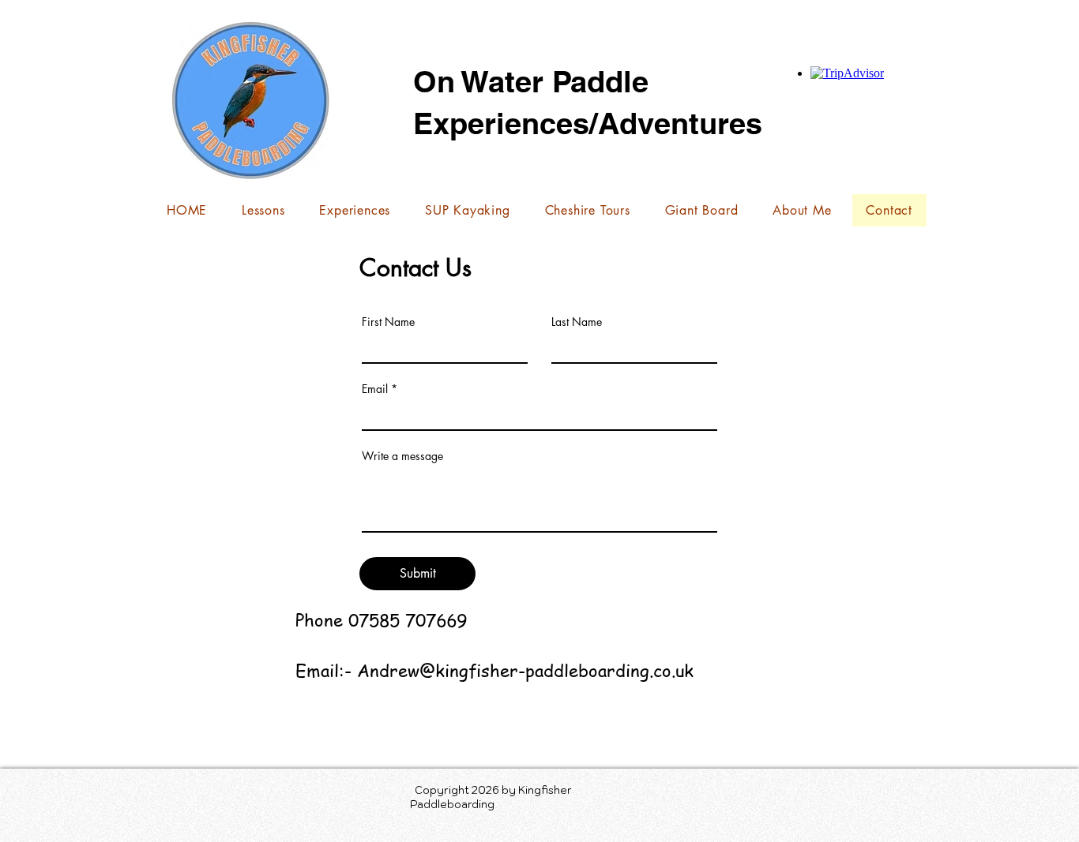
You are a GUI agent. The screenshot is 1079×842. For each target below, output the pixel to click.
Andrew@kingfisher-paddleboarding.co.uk (525, 670)
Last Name (576, 321)
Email (375, 389)
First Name (388, 321)
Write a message (402, 456)
